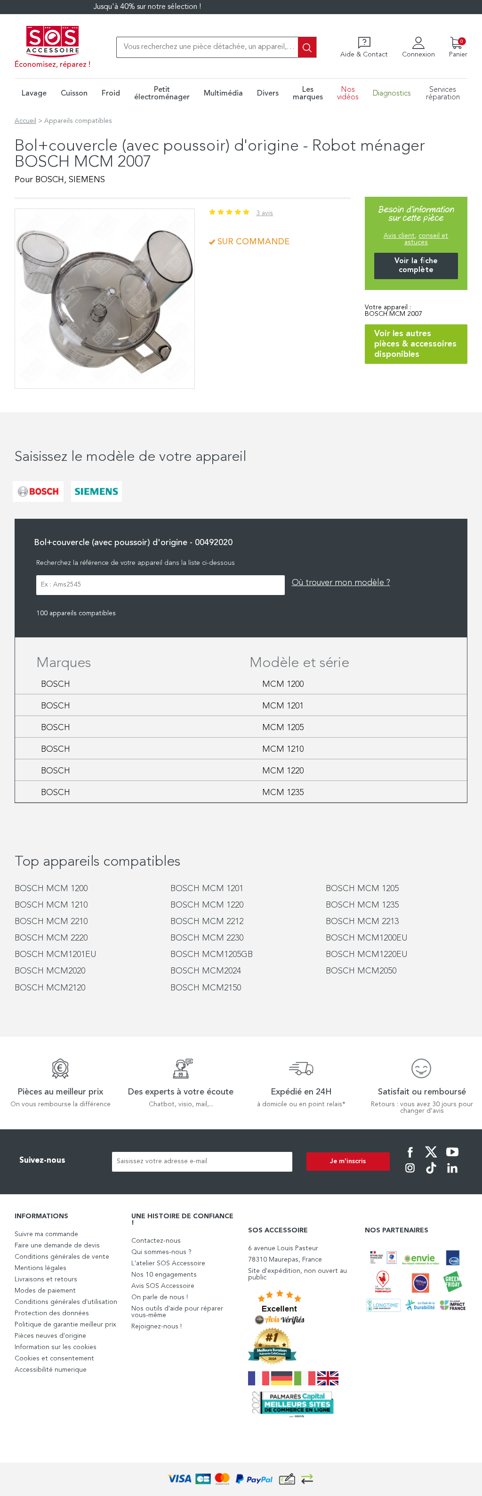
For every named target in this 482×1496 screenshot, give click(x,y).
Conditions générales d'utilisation (66, 1302)
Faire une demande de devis (57, 1245)
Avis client (399, 236)
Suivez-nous (42, 1161)
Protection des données (52, 1313)
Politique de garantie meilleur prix (65, 1324)
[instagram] (410, 1174)
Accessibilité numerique (51, 1370)
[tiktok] (431, 1174)
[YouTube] (452, 1158)
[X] (431, 1158)
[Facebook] (410, 1158)
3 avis (264, 213)
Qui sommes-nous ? (161, 1252)
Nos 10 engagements (164, 1274)
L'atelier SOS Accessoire (168, 1263)
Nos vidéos (348, 93)
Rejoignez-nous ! (156, 1326)
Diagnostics (392, 93)
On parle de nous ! (159, 1297)
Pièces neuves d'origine (50, 1336)
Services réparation (443, 93)
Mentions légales (40, 1268)
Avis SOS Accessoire (162, 1286)
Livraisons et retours (46, 1279)
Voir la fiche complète (416, 265)
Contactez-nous (156, 1241)
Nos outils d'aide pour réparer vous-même (177, 1312)
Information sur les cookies (55, 1347)
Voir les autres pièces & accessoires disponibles (415, 344)
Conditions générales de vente (62, 1257)
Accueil (25, 121)
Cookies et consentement (54, 1358)
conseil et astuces (426, 239)
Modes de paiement (45, 1290)
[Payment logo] (241, 1479)
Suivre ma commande (46, 1234)
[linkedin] (452, 1174)
